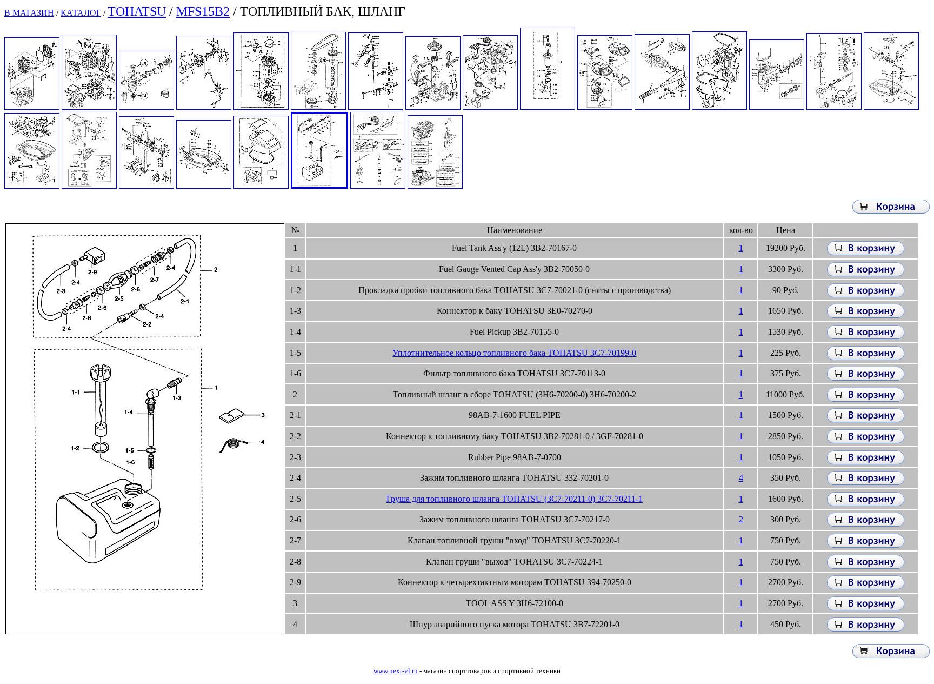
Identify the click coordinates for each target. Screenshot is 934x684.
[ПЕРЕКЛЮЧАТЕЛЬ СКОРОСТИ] (891, 106)
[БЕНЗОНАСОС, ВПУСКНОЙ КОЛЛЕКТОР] (203, 106)
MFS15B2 (203, 11)
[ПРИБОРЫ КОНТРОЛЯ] (377, 185)
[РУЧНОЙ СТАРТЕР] (604, 106)
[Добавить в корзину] (865, 252)
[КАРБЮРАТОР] (261, 106)
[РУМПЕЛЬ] (662, 106)
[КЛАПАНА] (375, 106)
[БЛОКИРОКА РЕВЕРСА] (146, 185)
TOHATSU (137, 11)
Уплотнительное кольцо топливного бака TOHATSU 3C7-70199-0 (514, 352)
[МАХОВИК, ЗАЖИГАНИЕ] (433, 106)
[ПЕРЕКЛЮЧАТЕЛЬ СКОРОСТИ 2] (31, 185)
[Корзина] (891, 210)
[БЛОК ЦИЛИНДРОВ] (89, 106)
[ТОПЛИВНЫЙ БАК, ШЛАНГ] (319, 185)
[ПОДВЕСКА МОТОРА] (89, 185)
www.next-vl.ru (395, 671)
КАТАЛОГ (81, 12)
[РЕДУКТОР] (776, 106)
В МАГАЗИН (29, 12)
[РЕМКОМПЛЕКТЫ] (435, 185)
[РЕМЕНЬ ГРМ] (318, 106)
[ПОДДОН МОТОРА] (203, 185)
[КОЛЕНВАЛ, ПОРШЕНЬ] (146, 106)
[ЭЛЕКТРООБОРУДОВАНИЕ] (490, 106)
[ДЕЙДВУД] (719, 106)
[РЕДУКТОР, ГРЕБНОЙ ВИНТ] (834, 106)
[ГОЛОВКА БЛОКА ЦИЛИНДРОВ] (31, 106)
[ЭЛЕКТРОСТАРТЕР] (547, 106)
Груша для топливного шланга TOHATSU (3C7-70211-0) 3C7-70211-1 (514, 498)
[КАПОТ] (261, 185)
